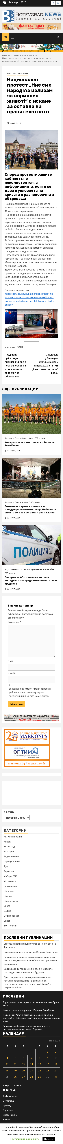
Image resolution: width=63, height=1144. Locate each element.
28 (31, 1076)
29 (39, 1076)
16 (47, 1064)
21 (31, 1070)
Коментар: (14, 622)
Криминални (36, 569)
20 (23, 1070)
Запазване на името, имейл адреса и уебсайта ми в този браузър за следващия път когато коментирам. (30, 692)
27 (23, 1076)
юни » (17, 1085)
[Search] (58, 37)
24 (55, 1070)
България (9, 851)
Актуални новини (12, 569)
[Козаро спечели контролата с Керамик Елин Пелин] (31, 414)
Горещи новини (21, 502)
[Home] (5, 37)
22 (39, 1070)
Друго (7, 866)
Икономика (10, 881)
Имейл (11, 673)
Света (7, 906)
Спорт (30, 438)
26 (15, 1076)
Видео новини (11, 856)
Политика (9, 891)
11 (7, 1064)
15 (39, 1064)
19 (15, 1070)
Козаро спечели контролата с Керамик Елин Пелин (31, 952)
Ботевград (11, 74)
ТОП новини (22, 74)
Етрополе (9, 871)
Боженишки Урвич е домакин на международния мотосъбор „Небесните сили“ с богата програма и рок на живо (30, 509)
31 (55, 1076)
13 (23, 1064)
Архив (9, 812)
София (7, 911)
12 (15, 1064)
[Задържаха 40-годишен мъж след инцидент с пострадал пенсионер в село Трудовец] (31, 545)
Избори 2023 (10, 876)
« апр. (6, 1085)
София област (21, 438)
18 (7, 1070)
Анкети (7, 841)
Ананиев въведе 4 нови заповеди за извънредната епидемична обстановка (15, 365)
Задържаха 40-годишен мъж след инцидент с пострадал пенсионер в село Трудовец (31, 580)
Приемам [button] (48, 1139)
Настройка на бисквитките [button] (25, 1139)
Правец (8, 896)
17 (55, 1064)
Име (10, 660)
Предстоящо (11, 901)
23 (47, 1070)
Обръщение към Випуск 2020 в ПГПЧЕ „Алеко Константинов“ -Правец (45, 363)
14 (31, 1064)
